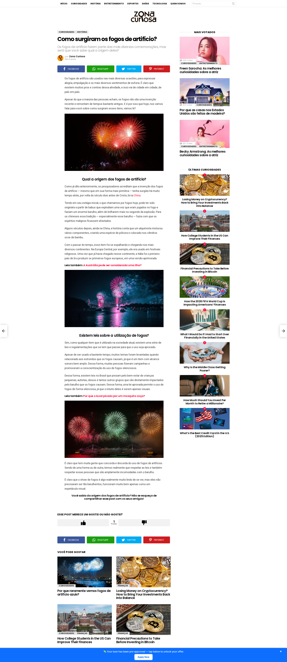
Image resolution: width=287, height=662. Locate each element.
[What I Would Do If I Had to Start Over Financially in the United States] (205, 320)
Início (63, 3)
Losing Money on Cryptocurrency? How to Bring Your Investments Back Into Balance (143, 594)
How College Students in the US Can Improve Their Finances (84, 640)
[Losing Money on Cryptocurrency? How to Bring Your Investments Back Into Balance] (143, 572)
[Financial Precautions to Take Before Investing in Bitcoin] (143, 619)
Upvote (83, 522)
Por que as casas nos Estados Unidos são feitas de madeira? (202, 112)
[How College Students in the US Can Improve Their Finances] (84, 619)
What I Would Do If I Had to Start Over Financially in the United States (204, 335)
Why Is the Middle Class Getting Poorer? (205, 368)
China (137, 195)
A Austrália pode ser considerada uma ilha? (112, 265)
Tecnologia (159, 3)
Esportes (132, 3)
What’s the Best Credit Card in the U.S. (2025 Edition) (204, 434)
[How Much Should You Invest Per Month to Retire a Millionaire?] (205, 385)
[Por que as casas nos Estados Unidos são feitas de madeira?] (205, 92)
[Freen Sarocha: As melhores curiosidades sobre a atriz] (205, 51)
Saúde (145, 3)
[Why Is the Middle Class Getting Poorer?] (205, 353)
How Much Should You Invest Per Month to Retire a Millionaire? (204, 401)
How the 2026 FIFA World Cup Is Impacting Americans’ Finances (205, 302)
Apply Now (143, 657)
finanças (123, 585)
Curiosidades (79, 3)
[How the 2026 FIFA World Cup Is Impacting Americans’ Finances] (205, 287)
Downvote (144, 522)
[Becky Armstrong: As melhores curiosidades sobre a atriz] (205, 134)
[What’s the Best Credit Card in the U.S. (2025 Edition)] (205, 418)
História (95, 3)
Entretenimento (114, 3)
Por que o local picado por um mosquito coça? (114, 396)
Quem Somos (178, 3)
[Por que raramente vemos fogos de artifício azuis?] (84, 572)
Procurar (233, 4)
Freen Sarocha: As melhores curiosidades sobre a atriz (200, 70)
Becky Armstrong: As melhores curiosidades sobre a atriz (202, 153)
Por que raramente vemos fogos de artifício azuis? (84, 593)
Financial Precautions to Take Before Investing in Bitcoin (138, 640)
